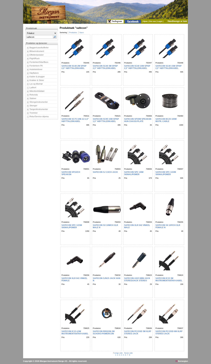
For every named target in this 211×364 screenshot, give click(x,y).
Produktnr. (73, 32)
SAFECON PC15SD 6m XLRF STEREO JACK (168, 332)
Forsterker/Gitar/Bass (39, 62)
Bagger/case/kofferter (39, 47)
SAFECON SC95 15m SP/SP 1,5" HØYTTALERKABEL (106, 120)
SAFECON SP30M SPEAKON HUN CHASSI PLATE (137, 120)
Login (160, 21)
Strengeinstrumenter (39, 102)
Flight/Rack (35, 58)
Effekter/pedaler (37, 55)
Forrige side (118, 353)
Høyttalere (34, 73)
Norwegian (182, 361)
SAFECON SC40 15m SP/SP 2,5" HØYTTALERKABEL (168, 67)
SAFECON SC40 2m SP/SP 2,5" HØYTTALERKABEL (73, 67)
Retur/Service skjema (39, 116)
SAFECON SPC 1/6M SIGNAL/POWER (133, 173)
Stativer (33, 98)
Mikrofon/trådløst (37, 91)
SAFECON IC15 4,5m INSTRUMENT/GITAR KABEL (74, 332)
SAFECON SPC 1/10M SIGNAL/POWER (165, 173)
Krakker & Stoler (37, 80)
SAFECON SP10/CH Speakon (70, 173)
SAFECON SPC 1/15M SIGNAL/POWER (71, 226)
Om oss (152, 21)
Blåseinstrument (37, 51)
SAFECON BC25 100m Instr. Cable (166, 120)
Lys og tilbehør (36, 84)
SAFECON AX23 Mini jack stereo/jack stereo (137, 279)
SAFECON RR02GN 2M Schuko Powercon (104, 332)
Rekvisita (34, 95)
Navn (81, 32)
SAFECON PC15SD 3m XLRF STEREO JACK (137, 332)
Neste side (128, 353)
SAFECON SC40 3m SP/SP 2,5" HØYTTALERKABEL (105, 67)
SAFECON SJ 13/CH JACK (105, 172)
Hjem (145, 21)
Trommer (34, 113)
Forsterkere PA (36, 66)
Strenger (33, 106)
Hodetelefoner (36, 69)
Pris (63, 72)
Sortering (63, 32)
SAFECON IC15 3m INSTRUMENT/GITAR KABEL (168, 279)
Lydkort (33, 87)
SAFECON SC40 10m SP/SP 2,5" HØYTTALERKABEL (137, 67)
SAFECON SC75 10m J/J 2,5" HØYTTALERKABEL (75, 120)
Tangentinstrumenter (39, 109)
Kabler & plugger (37, 77)
